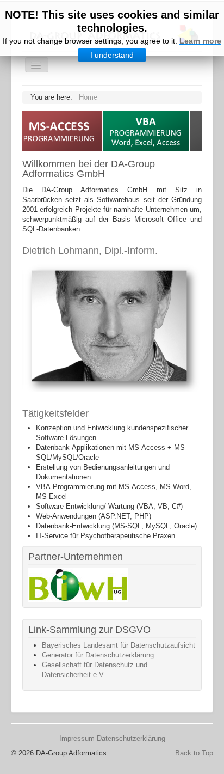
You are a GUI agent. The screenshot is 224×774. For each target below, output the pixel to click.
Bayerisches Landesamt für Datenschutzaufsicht (118, 645)
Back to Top (194, 753)
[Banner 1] (78, 584)
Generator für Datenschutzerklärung (98, 655)
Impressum (77, 738)
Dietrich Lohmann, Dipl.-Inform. (90, 250)
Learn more (200, 40)
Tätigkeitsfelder (55, 413)
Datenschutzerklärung (131, 738)
